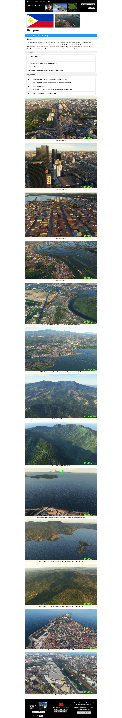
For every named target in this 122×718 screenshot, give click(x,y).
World (35, 1)
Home (28, 1)
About (34, 712)
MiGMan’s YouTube (61, 711)
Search (42, 1)
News (49, 1)
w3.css (41, 715)
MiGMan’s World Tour (88, 4)
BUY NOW (91, 8)
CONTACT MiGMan (84, 712)
